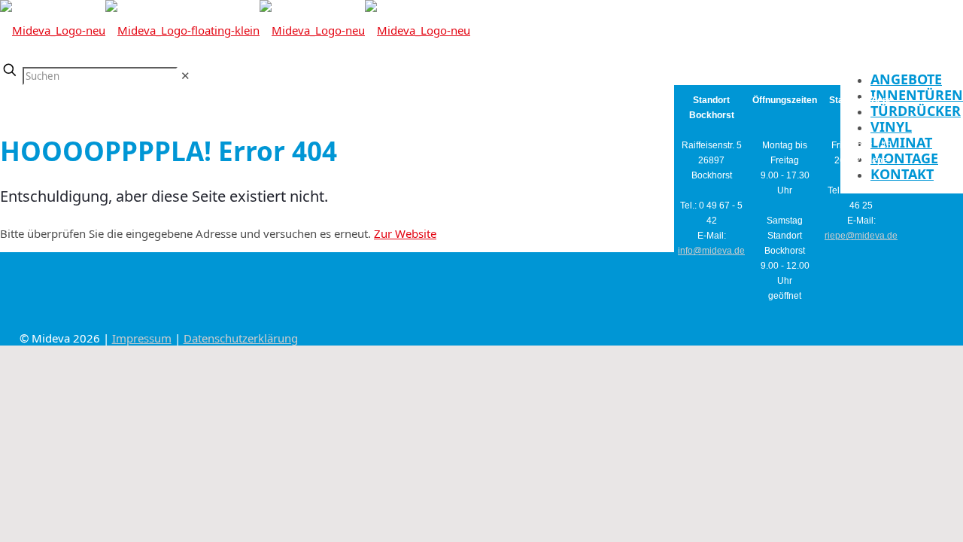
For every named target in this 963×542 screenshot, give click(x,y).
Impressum (142, 338)
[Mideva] (235, 30)
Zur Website (405, 233)
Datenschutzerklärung (241, 338)
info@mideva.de (711, 250)
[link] (185, 75)
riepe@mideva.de (861, 235)
